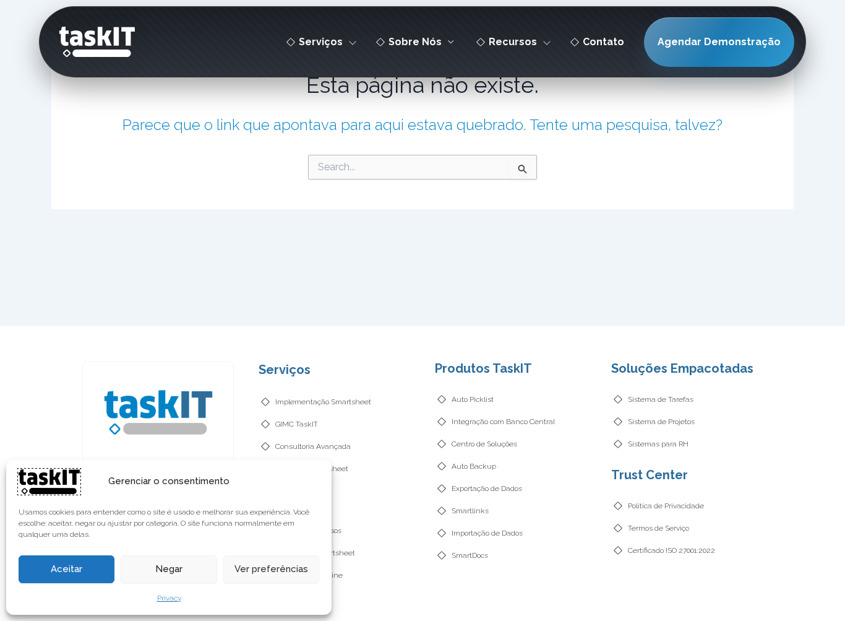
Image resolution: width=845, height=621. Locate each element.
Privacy (169, 598)
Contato (603, 42)
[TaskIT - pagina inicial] (49, 481)
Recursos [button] (513, 42)
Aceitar (66, 569)
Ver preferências (271, 569)
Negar (168, 569)
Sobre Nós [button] (415, 42)
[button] (448, 42)
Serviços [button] (321, 42)
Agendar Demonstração (719, 42)
